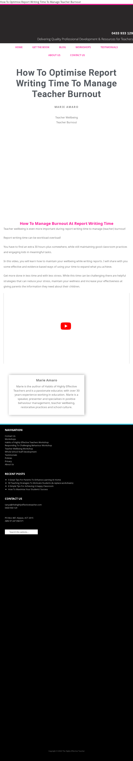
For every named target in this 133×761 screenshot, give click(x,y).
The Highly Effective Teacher (66, 18)
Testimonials (109, 47)
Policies (8, 458)
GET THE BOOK (40, 47)
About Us (54, 55)
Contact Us (77, 55)
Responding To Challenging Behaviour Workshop (28, 445)
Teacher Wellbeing (66, 117)
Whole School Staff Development (21, 451)
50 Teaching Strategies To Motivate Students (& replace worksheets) (40, 483)
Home (19, 47)
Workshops (83, 47)
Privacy (8, 461)
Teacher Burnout (66, 122)
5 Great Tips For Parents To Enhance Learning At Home (34, 479)
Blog (62, 47)
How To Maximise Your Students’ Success (28, 489)
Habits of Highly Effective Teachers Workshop (27, 442)
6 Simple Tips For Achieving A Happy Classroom (31, 486)
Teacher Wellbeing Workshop (19, 448)
